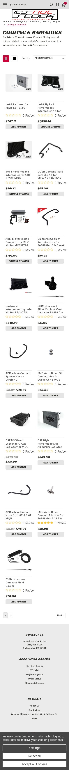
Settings (34, 748)
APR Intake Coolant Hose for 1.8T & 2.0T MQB (18, 515)
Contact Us (34, 710)
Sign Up (39, 674)
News (34, 718)
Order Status (34, 678)
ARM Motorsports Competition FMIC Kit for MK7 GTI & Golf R (17, 242)
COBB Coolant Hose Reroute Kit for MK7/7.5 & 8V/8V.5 (50, 175)
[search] (50, 4)
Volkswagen (19, 21)
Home (6, 21)
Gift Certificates (34, 665)
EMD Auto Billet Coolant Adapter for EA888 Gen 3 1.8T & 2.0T (51, 515)
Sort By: (26, 58)
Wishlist (34, 670)
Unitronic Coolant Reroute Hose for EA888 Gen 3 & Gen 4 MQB (51, 242)
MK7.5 (46, 21)
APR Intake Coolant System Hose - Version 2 (18, 376)
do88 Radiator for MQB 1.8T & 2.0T (17, 106)
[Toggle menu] (5, 6)
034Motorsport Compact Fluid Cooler (15, 582)
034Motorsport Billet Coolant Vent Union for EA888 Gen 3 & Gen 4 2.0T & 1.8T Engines (51, 309)
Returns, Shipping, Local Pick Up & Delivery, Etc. (35, 714)
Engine (56, 21)
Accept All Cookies (34, 764)
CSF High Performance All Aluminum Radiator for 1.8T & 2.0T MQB (50, 443)
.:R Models (34, 21)
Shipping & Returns (34, 683)
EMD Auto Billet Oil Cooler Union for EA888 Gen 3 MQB (50, 376)
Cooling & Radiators (16, 25)
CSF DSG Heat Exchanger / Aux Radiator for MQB (17, 443)
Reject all (34, 756)
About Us (34, 705)
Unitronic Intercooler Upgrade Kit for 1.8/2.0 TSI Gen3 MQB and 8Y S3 (19, 309)
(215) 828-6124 (18, 4)
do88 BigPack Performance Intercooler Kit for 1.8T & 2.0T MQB (49, 108)
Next (59, 615)
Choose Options (50, 126)
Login (29, 674)
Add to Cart (18, 126)
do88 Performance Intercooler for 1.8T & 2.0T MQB (18, 175)
